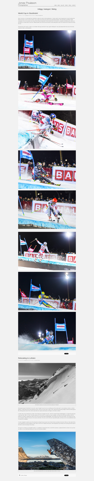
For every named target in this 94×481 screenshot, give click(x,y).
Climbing (35, 360)
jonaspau (26, 15)
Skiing (37, 15)
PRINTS (66, 5)
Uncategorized (40, 15)
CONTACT (74, 5)
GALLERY (62, 5)
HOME (55, 5)
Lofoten (22, 475)
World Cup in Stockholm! (28, 13)
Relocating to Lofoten (26, 358)
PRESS (70, 5)
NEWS (59, 5)
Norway (25, 475)
